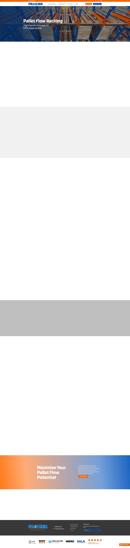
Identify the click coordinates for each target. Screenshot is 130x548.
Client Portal (88, 3)
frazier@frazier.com (59, 528)
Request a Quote (125, 544)
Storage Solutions (61, 3)
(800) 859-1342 (32, 0)
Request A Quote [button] (97, 3)
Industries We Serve (52, 3)
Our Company (70, 3)
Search (83, 4)
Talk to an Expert (83, 476)
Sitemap (96, 542)
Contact (76, 3)
